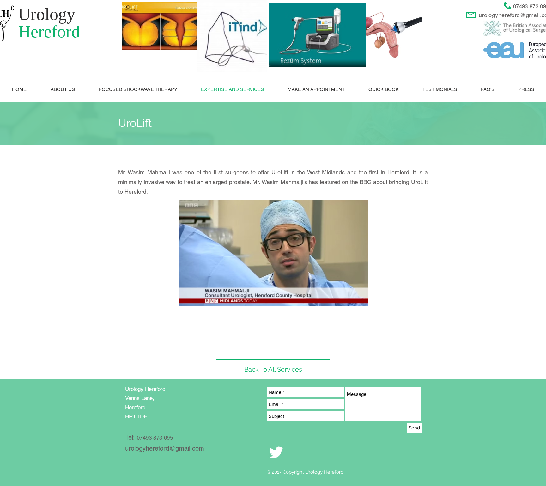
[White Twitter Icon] (276, 452)
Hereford (49, 31)
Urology (46, 14)
